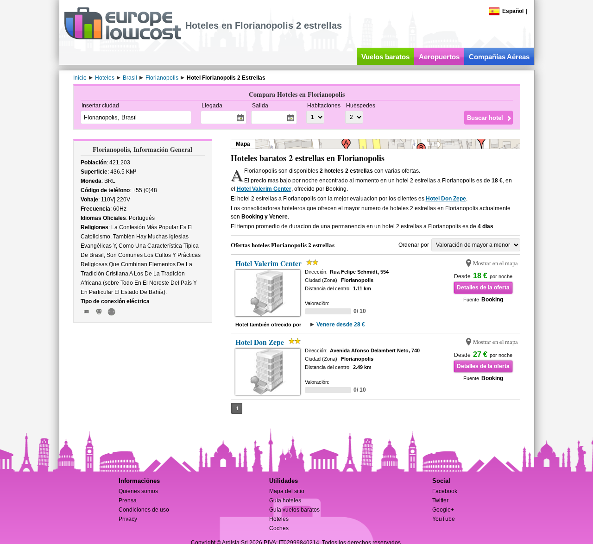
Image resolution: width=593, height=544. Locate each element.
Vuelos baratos (385, 57)
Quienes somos (138, 491)
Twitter (440, 500)
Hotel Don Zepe (446, 198)
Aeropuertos (439, 57)
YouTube (443, 519)
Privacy (128, 519)
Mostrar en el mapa (495, 263)
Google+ (443, 509)
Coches (279, 528)
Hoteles (279, 519)
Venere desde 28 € (340, 324)
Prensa (128, 500)
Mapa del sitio (286, 491)
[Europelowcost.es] (122, 38)
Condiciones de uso (144, 509)
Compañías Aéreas (499, 57)
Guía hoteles (285, 500)
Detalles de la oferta (483, 287)
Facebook (444, 491)
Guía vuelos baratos (294, 509)
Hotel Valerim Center (264, 189)
